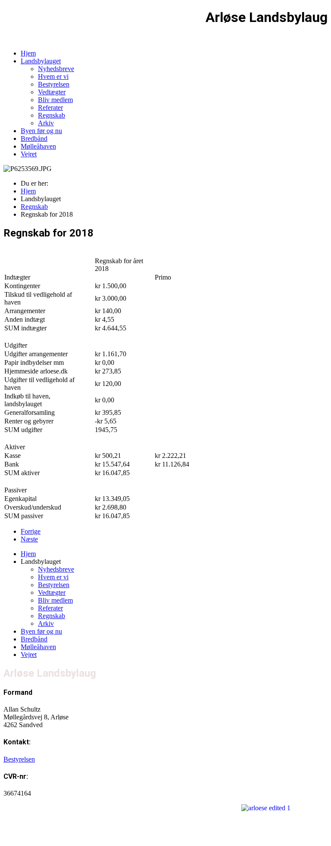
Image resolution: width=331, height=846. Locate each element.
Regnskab (51, 115)
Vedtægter (52, 92)
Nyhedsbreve (56, 68)
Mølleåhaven (38, 146)
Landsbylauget (41, 61)
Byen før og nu (41, 130)
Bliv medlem (55, 99)
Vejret (29, 154)
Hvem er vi (53, 76)
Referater (50, 107)
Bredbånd (34, 138)
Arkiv (46, 123)
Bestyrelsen (53, 84)
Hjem (28, 53)
